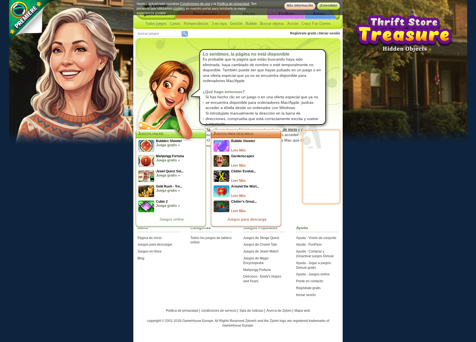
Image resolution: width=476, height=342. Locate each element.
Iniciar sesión (329, 33)
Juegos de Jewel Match (260, 251)
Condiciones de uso (195, 4)
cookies (179, 8)
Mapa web (302, 311)
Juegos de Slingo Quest (261, 238)
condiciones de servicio (219, 311)
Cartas (175, 23)
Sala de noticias (251, 311)
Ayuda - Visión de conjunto (316, 238)
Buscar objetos (272, 23)
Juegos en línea (149, 251)
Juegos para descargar (154, 244)
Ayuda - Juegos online (313, 274)
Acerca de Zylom (279, 311)
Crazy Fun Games (316, 23)
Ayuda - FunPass (309, 244)
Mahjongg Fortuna (257, 270)
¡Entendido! (328, 5)
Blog (140, 258)
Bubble (251, 23)
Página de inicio (149, 238)
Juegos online (171, 219)
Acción (292, 23)
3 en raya (219, 23)
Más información (300, 5)
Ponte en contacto (309, 281)
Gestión (236, 23)
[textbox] (158, 34)
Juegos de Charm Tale (260, 244)
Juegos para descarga (233, 133)
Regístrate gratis (303, 33)
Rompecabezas (196, 23)
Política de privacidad (233, 4)
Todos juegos (156, 23)
